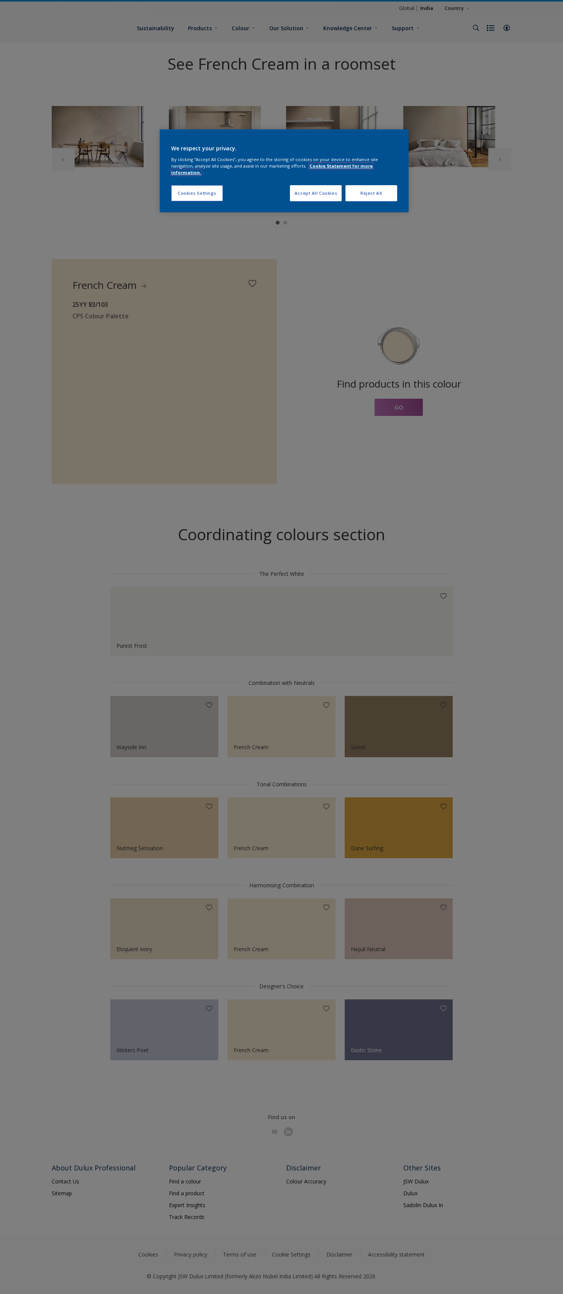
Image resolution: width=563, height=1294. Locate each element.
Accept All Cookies (316, 193)
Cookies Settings (197, 193)
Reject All (371, 193)
